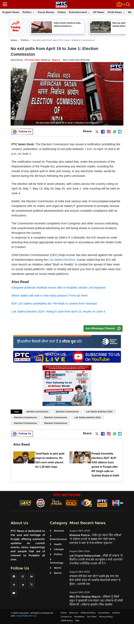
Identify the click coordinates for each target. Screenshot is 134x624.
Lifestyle (59, 549)
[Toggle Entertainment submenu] (89, 12)
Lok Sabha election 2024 (88, 417)
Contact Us (66, 616)
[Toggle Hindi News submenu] (124, 12)
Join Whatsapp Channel (100, 328)
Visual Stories (46, 12)
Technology (56, 562)
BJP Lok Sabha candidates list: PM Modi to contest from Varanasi (54, 303)
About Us (73, 612)
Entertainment (78, 12)
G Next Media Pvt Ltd (26, 616)
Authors (116, 612)
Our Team (92, 616)
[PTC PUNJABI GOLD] (71, 502)
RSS (77, 620)
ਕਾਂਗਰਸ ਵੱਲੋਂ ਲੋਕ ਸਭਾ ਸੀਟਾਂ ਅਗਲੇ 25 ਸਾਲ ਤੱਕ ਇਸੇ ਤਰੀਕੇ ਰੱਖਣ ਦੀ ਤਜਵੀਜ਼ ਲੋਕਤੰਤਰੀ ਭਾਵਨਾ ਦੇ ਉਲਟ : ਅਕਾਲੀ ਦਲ (94, 580)
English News (10, 12)
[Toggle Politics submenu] (33, 12)
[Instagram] (108, 131)
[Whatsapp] (114, 131)
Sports (57, 572)
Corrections (104, 612)
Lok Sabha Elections (62, 259)
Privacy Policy (106, 616)
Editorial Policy (88, 612)
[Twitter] (96, 132)
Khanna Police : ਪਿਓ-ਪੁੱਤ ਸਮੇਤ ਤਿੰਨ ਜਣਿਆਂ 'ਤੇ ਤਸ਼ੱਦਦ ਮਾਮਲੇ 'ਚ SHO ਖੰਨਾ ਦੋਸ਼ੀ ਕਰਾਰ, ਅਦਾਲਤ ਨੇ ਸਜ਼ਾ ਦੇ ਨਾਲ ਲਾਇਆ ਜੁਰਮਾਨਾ (95, 539)
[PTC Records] (40, 502)
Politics (27, 12)
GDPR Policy (67, 620)
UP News (98, 12)
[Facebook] (102, 131)
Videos (61, 12)
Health (58, 544)
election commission (37, 411)
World (57, 567)
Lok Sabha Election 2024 (99, 411)
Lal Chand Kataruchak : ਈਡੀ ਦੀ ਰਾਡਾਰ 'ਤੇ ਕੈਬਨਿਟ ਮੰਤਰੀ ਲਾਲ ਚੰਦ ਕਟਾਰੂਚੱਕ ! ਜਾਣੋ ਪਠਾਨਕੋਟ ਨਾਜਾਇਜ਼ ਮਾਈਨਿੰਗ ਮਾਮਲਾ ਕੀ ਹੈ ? (96, 559)
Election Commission (67, 411)
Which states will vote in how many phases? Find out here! (49, 295)
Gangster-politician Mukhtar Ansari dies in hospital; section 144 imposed (58, 287)
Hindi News (115, 12)
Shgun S (56, 60)
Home (14, 40)
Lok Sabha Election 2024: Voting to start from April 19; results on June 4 (58, 311)
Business (59, 530)
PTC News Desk (32, 60)
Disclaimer (79, 616)
